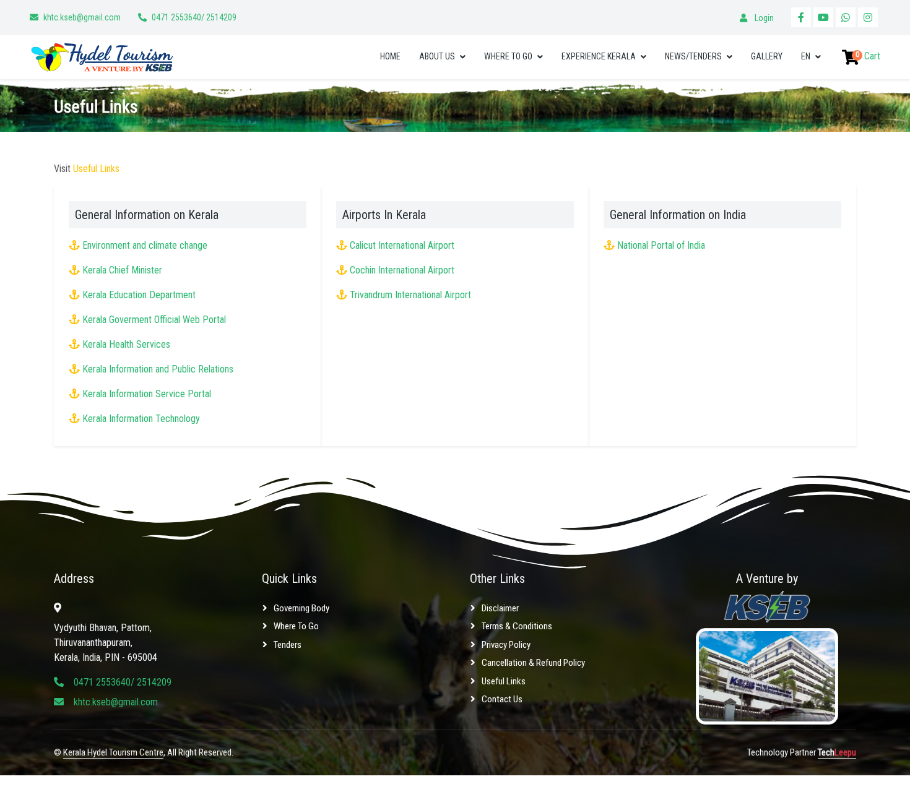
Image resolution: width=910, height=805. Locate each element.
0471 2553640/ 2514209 (194, 17)
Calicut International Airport (402, 245)
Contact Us (502, 699)
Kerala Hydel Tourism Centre (113, 752)
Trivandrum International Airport (410, 295)
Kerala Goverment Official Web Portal (154, 319)
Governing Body (301, 608)
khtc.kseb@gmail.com (82, 17)
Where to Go (508, 56)
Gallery (766, 56)
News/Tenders (693, 56)
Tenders (287, 644)
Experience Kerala (598, 56)
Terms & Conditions (517, 626)
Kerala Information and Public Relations (157, 369)
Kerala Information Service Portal (146, 394)
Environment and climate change (144, 245)
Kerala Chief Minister (122, 270)
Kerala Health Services (126, 344)
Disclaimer (500, 608)
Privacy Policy (506, 644)
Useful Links (504, 681)
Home (390, 56)
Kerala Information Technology (141, 418)
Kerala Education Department (139, 295)
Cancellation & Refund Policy (533, 662)
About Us (437, 56)
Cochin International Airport (402, 270)
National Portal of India (661, 245)
